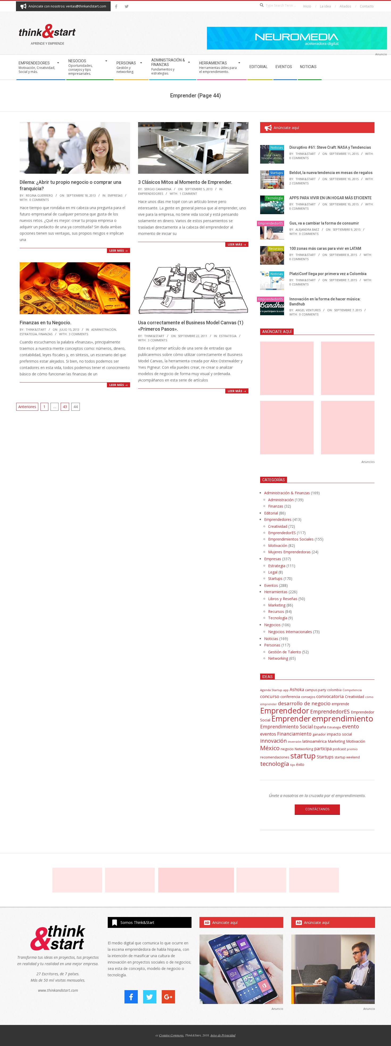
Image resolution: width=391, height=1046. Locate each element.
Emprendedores (278, 519)
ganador (319, 734)
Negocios (272, 624)
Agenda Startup (271, 690)
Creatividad (277, 526)
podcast (339, 748)
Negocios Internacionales (290, 631)
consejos (308, 697)
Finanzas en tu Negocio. (45, 322)
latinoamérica (314, 741)
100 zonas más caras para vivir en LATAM (325, 248)
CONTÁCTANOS (317, 809)
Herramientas (276, 591)
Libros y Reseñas (282, 598)
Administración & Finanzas (287, 492)
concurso (269, 696)
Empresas (115, 195)
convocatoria (330, 696)
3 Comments (78, 334)
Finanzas (45, 334)
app (286, 690)
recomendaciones (274, 757)
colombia (334, 690)
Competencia (352, 690)
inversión (294, 742)
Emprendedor (284, 710)
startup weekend (347, 757)
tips (292, 765)
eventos (268, 734)
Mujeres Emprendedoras (289, 551)
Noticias (277, 147)
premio (352, 749)
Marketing (276, 605)
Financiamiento (294, 733)
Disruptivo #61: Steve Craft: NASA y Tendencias (330, 147)
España (320, 727)
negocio (287, 748)
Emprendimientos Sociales (291, 539)
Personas (272, 644)
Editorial (271, 513)
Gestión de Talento (284, 651)
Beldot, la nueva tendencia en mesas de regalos (331, 173)
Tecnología (274, 198)
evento (350, 726)
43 (65, 406)
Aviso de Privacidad (222, 1035)
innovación (273, 740)
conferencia (290, 696)
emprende (340, 703)
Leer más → (118, 250)
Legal (272, 572)
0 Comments (39, 200)
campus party (315, 690)
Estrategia (28, 334)
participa (323, 749)
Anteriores (27, 406)
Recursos (276, 248)
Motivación (277, 545)
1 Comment (188, 194)
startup (303, 755)
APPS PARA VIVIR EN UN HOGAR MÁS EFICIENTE (330, 198)
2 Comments (299, 183)
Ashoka (297, 689)
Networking (278, 658)
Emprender (291, 718)
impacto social (339, 734)
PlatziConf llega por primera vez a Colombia (328, 274)
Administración (103, 329)
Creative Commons (171, 1035)
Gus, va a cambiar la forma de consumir (324, 223)
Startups (276, 173)
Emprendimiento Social (286, 726)
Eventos (271, 585)
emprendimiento (342, 718)
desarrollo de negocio (304, 703)
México (270, 748)
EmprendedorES (150, 194)
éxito (300, 764)
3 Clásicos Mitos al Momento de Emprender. (185, 182)
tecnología (274, 763)
